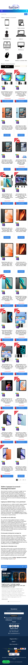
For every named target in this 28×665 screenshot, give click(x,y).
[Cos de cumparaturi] (26, 11)
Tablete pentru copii (7, 38)
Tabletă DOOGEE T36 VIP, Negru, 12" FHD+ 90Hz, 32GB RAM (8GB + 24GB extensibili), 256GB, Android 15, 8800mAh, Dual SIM (21, 196)
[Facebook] (10, 626)
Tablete (7, 28)
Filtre (8, 66)
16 (23, 479)
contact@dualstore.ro (15, 633)
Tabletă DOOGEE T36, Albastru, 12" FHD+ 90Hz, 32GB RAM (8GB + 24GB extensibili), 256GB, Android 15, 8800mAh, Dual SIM (7, 298)
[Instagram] (18, 626)
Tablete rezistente (21, 28)
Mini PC (7, 49)
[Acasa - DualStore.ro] (14, 7)
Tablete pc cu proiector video (21, 60)
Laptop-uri (21, 38)
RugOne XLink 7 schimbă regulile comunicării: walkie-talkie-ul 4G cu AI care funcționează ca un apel (13, 585)
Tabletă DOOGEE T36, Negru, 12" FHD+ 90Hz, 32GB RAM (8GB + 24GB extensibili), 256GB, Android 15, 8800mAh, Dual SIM (21, 298)
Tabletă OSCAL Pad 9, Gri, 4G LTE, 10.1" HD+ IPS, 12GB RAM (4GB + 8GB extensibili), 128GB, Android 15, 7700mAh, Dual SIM (7, 400)
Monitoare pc (21, 49)
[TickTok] (15, 626)
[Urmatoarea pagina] (25, 480)
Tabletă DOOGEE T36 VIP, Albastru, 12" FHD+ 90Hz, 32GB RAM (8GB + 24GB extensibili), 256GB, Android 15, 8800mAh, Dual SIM (7, 196)
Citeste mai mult (5, 599)
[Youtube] (13, 626)
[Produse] (2, 11)
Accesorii (7, 60)
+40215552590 (14, 631)
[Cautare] (25, 14)
